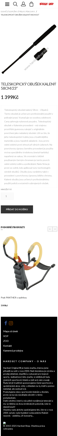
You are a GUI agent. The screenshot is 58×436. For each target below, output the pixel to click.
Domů (4, 11)
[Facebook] (5, 323)
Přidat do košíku (17, 209)
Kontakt (7, 345)
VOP (5, 336)
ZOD (6, 340)
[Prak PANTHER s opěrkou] (29, 263)
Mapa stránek (10, 331)
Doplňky (13, 11)
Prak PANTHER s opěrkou (14, 297)
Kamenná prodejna (13, 350)
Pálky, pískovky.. (27, 11)
